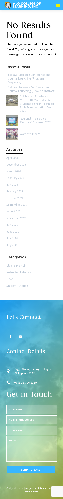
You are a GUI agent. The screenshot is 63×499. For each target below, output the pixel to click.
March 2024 (13, 171)
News (9, 279)
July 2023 (12, 185)
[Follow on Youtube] (20, 337)
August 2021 (14, 211)
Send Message (31, 469)
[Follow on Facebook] (10, 337)
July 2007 (12, 238)
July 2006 (12, 245)
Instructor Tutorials (18, 272)
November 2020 (16, 218)
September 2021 (16, 205)
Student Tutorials (17, 286)
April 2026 (12, 158)
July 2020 (12, 225)
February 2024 (15, 178)
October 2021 (14, 198)
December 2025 (16, 164)
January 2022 (14, 191)
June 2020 (12, 231)
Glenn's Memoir (16, 265)
